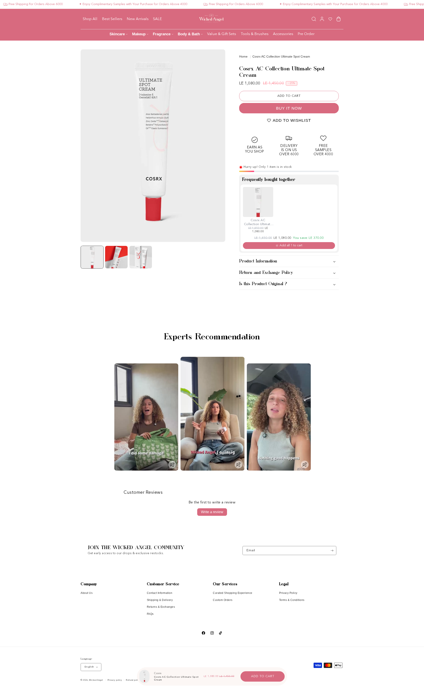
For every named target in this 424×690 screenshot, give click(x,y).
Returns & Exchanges (161, 606)
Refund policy (133, 680)
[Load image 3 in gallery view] (140, 257)
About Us (87, 593)
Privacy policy (115, 680)
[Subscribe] (332, 550)
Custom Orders (223, 600)
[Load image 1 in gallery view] (92, 257)
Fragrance (161, 34)
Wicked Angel (96, 680)
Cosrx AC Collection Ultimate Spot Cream (281, 56)
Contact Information (159, 593)
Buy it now (289, 108)
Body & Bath (189, 34)
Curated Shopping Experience (232, 593)
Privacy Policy (288, 593)
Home (243, 56)
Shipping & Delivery (160, 600)
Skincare (117, 34)
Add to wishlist (292, 120)
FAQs (150, 613)
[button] (314, 19)
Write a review (212, 512)
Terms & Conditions (292, 600)
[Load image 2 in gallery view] (116, 257)
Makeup (139, 34)
